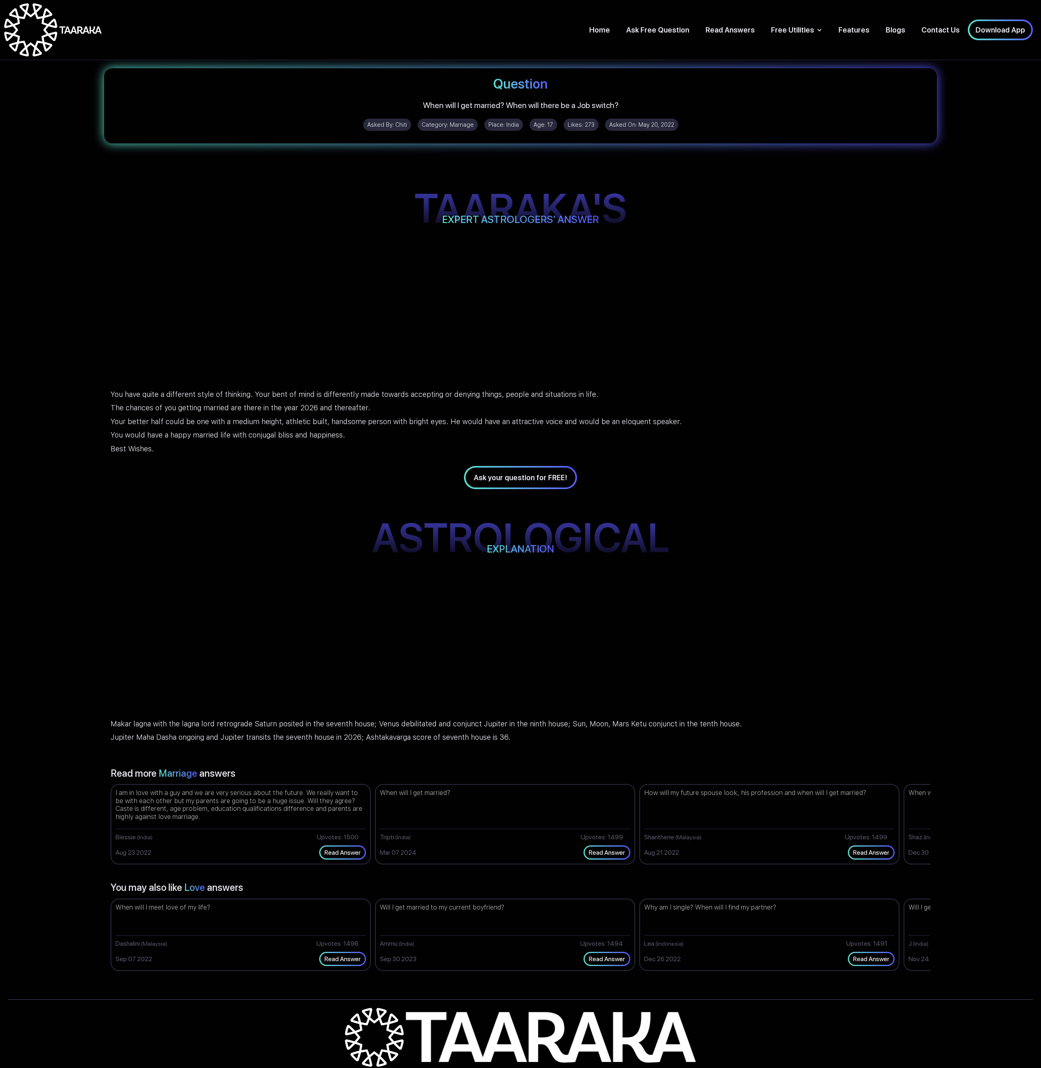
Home (599, 30)
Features (853, 30)
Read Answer (342, 852)
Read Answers (730, 30)
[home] (53, 29)
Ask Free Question (657, 30)
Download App (1000, 30)
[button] (796, 30)
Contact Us (940, 30)
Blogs (895, 30)
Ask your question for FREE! (520, 477)
